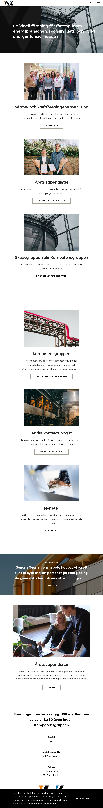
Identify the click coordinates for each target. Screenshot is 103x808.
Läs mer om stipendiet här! (51, 201)
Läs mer (51, 687)
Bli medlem (51, 585)
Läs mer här (49, 803)
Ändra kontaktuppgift (52, 452)
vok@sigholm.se (51, 756)
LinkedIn (51, 741)
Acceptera (82, 798)
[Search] (90, 3)
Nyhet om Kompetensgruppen (51, 276)
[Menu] (98, 3)
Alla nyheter (51, 531)
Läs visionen (51, 125)
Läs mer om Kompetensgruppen (51, 376)
